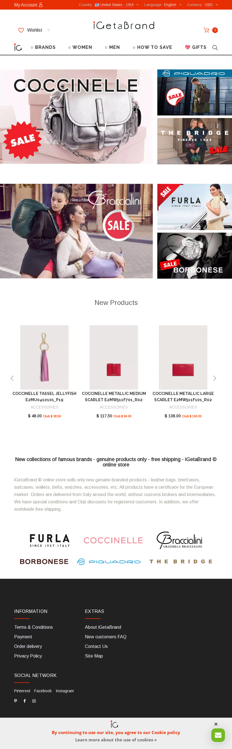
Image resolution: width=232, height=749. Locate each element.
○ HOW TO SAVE (152, 47)
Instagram (65, 691)
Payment (23, 636)
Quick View (44, 358)
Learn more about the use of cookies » (116, 740)
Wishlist (38, 30)
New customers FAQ (105, 636)
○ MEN (112, 47)
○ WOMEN (80, 47)
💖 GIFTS (196, 47)
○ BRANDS (43, 47)
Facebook (43, 691)
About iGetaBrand (103, 627)
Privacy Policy (28, 656)
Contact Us (96, 646)
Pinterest (22, 691)
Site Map (94, 656)
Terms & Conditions (33, 627)
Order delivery (28, 646)
